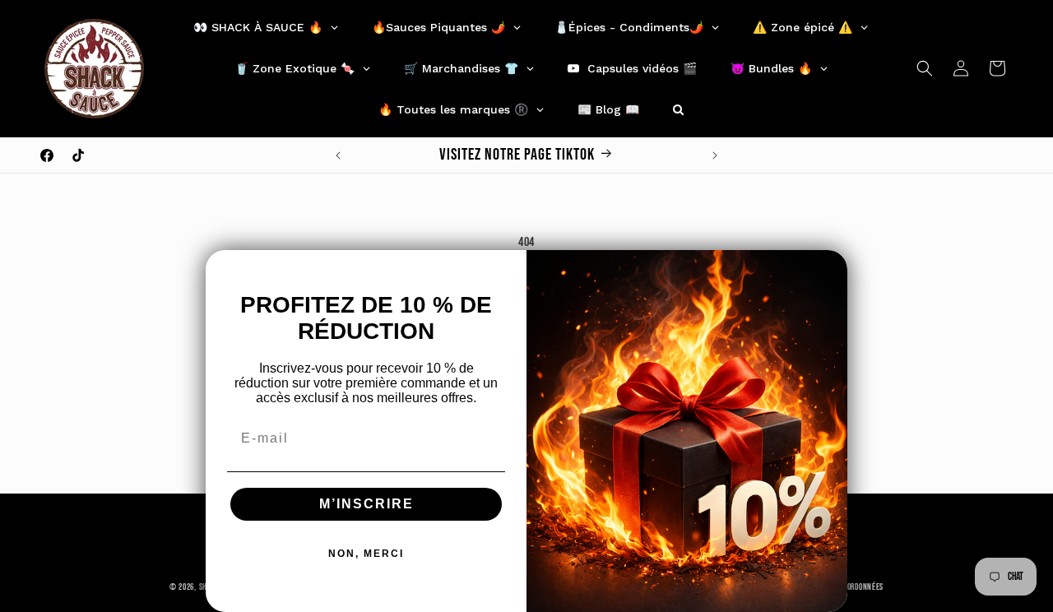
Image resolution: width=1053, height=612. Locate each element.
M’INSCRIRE (366, 504)
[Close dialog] (829, 268)
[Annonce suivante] (715, 155)
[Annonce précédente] (338, 155)
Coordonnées (861, 586)
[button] (925, 68)
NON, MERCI (366, 553)
